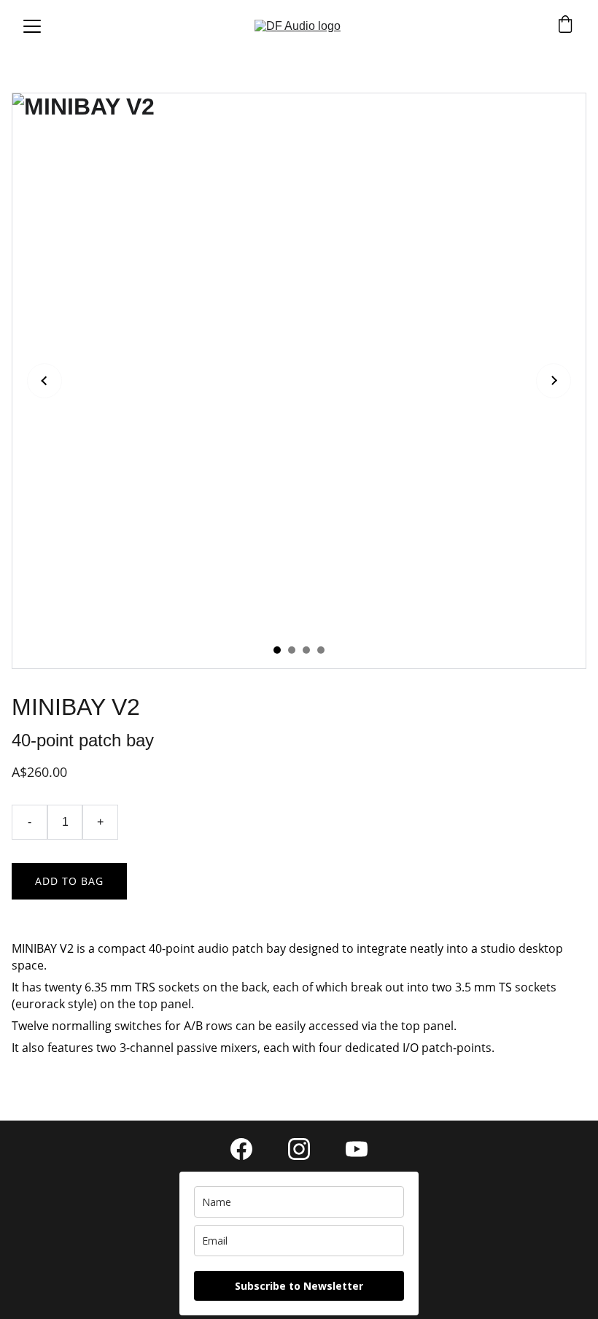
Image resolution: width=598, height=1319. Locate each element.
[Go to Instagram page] (306, 1149)
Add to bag (69, 881)
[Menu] (32, 26)
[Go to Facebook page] (248, 1149)
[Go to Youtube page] (357, 1149)
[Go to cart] (565, 26)
